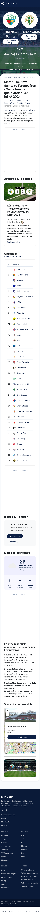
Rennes (24, 850)
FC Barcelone (22, 275)
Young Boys (22, 460)
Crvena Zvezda (23, 422)
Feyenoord (21, 368)
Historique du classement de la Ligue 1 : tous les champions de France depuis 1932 (30, 880)
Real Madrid (22, 324)
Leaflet (21, 753)
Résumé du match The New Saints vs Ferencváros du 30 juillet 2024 (18, 210)
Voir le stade (22, 737)
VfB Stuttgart (22, 406)
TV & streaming (7, 853)
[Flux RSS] (10, 810)
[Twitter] (2, 810)
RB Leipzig (21, 439)
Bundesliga (5, 888)
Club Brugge (22, 395)
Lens (23, 857)
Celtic (19, 378)
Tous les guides (27, 886)
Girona (19, 444)
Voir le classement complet (14, 256)
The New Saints (10, 110)
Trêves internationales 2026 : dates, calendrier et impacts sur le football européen (30, 873)
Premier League (7, 877)
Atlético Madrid (23, 291)
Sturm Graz (21, 428)
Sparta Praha (22, 433)
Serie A (4, 884)
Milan (19, 335)
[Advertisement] (20, 151)
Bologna (20, 417)
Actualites (4, 850)
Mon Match (8, 77)
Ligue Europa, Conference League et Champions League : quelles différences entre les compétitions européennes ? (30, 876)
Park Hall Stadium (16, 69)
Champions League (21, 77)
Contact (4, 818)
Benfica (20, 351)
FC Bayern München (25, 329)
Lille (22, 853)
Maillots (4, 825)
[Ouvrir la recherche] (37, 3)
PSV (18, 340)
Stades (4, 857)
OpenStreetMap (30, 753)
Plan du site (5, 822)
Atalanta (20, 313)
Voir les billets (15, 536)
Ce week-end (6, 846)
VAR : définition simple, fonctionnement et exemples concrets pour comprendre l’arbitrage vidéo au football (30, 883)
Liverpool (21, 269)
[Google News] (6, 810)
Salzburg (20, 449)
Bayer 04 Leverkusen (26, 297)
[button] (7, 710)
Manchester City (23, 384)
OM (22, 839)
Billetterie (4, 860)
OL (22, 842)
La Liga (4, 881)
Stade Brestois (23, 362)
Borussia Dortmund (25, 318)
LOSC (19, 302)
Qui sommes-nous (8, 815)
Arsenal (20, 280)
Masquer (24, 129)
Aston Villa (21, 307)
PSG (19, 346)
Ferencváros (28, 110)
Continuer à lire (13, 242)
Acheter (13, 541)
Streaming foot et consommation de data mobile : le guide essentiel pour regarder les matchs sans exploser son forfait (30, 870)
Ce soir (4, 839)
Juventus (21, 373)
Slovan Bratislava (24, 455)
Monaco (20, 357)
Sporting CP (22, 389)
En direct (4, 835)
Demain (4, 842)
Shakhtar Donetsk (24, 411)
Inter (19, 286)
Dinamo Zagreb (23, 400)
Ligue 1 (3, 870)
